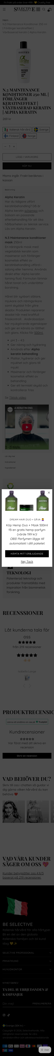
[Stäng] (49, 492)
